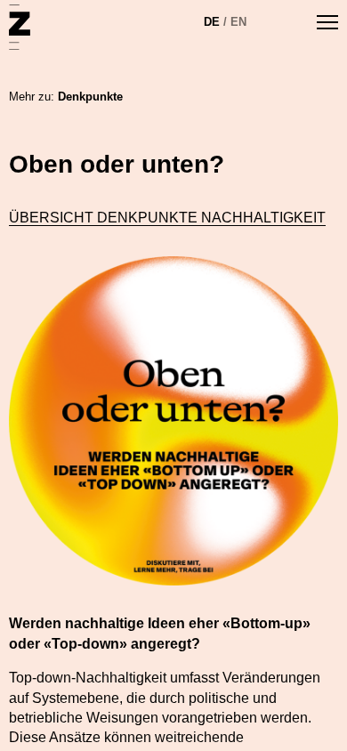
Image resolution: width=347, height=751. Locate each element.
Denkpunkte (90, 96)
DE (212, 21)
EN (238, 21)
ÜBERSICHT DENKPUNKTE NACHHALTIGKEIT (167, 217)
